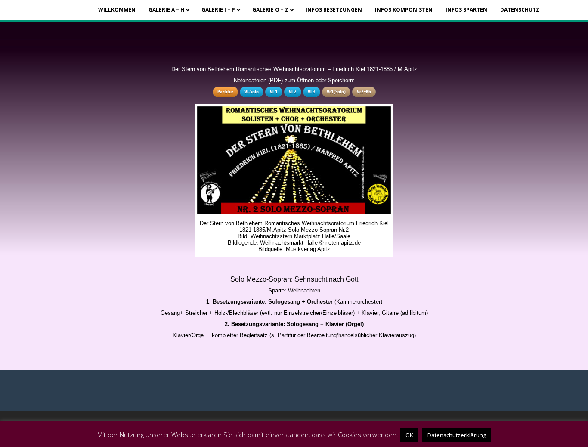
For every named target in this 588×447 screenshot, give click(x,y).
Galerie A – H (166, 9)
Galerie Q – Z (270, 9)
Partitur (225, 91)
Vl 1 (274, 91)
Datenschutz (519, 9)
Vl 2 (293, 91)
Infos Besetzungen (334, 9)
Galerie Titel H (174, 20)
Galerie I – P (218, 9)
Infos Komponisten (404, 9)
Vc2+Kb (364, 91)
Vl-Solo (251, 91)
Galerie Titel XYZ (277, 20)
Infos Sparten (466, 9)
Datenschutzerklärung (456, 435)
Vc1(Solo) (336, 91)
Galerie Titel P (227, 20)
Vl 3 (312, 91)
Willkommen (117, 9)
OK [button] (409, 435)
